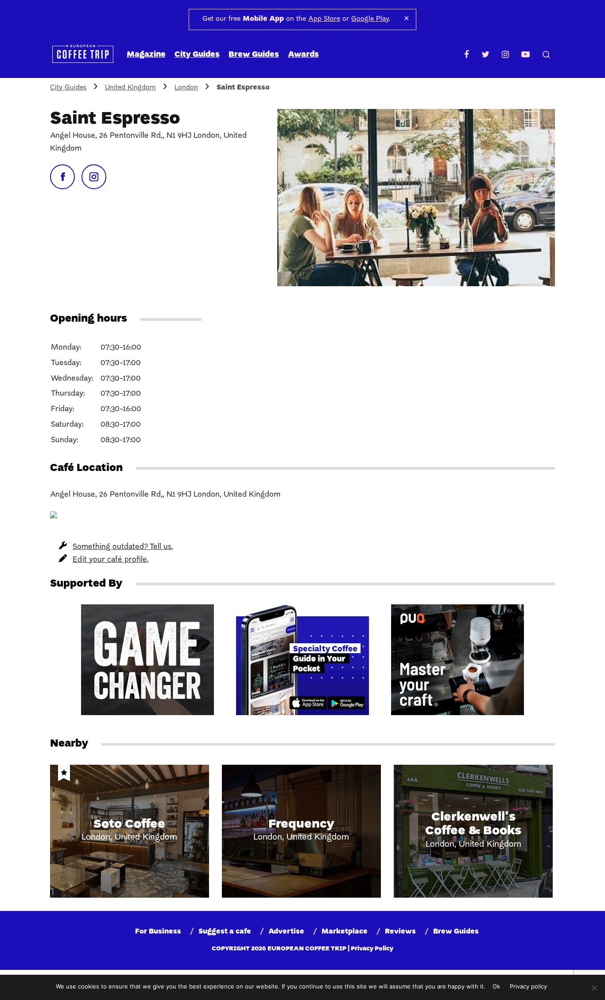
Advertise (286, 931)
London (186, 87)
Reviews (400, 931)
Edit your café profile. (110, 560)
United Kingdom (130, 87)
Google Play (370, 19)
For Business (158, 931)
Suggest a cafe (224, 931)
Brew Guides (254, 54)
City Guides (197, 54)
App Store (324, 19)
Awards (303, 54)
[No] (593, 987)
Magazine (146, 54)
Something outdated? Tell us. (123, 547)
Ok (496, 986)
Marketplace (345, 931)
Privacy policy (528, 986)
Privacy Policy (372, 949)
